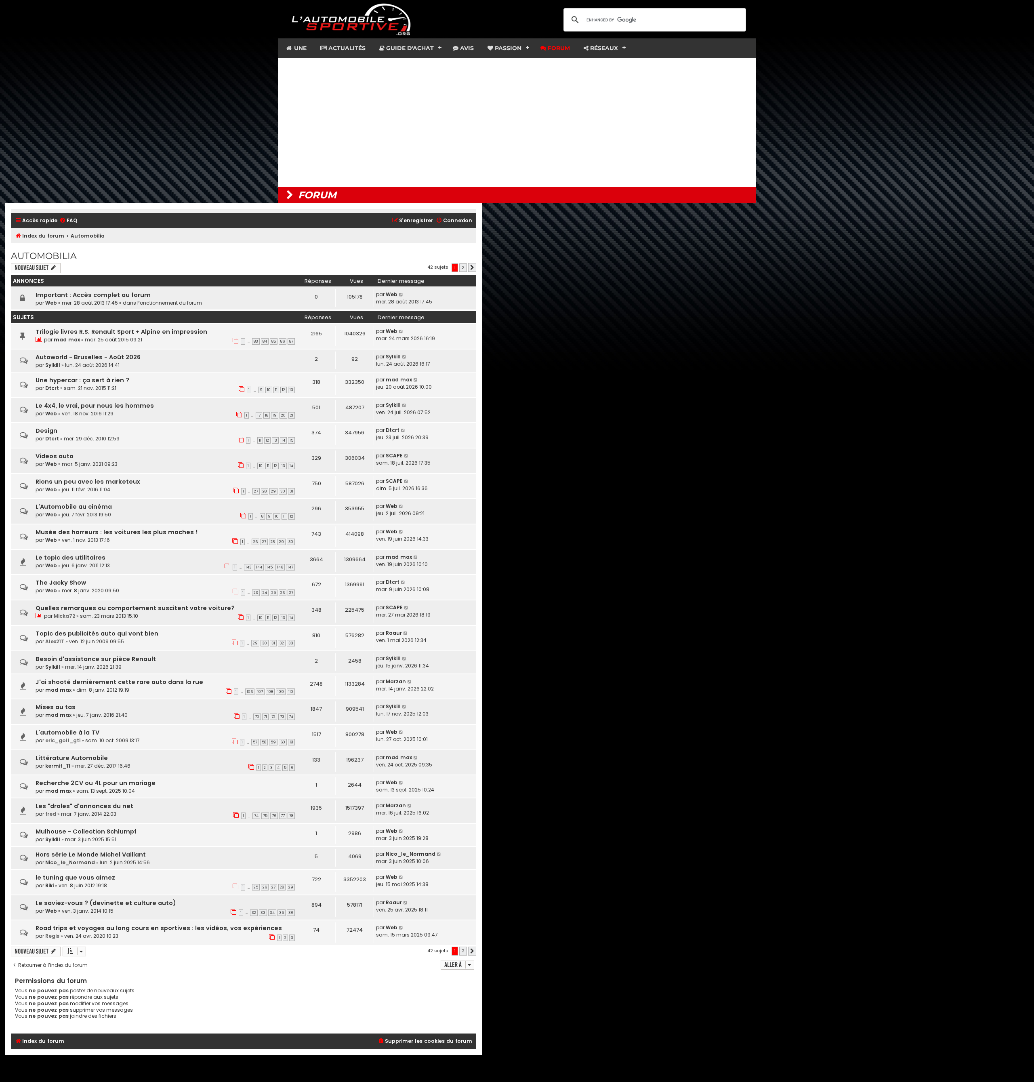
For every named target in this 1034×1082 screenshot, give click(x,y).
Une (299, 48)
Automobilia (44, 256)
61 (291, 742)
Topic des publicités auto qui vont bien (97, 633)
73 (282, 716)
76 (274, 815)
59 (273, 742)
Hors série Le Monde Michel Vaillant (91, 854)
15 (291, 440)
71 (265, 716)
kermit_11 (57, 765)
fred (50, 813)
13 (291, 389)
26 (255, 541)
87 (291, 341)
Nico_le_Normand (70, 862)
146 (280, 567)
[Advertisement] (517, 122)
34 (272, 912)
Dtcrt (52, 388)
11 (276, 389)
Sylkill (52, 365)
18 (266, 415)
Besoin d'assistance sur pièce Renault (96, 659)
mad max (67, 339)
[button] (472, 267)
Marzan (396, 681)
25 (273, 592)
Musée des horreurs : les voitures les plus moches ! (117, 532)
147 (290, 567)
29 (273, 491)
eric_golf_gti (62, 740)
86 (282, 341)
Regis (52, 936)
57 (255, 742)
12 (283, 389)
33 (290, 643)
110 (290, 691)
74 (291, 716)
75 (265, 815)
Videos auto (55, 456)
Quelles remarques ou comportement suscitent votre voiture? (135, 608)
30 (282, 491)
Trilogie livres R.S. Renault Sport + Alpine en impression (121, 332)
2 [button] (463, 267)
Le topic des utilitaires (70, 558)
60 (282, 742)
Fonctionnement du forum (169, 302)
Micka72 (64, 616)
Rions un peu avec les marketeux (88, 482)
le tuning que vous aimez (75, 878)
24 (265, 592)
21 (291, 415)
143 (249, 567)
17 (259, 415)
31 (291, 491)
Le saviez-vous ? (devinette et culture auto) (106, 903)
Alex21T (54, 641)
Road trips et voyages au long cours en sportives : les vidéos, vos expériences (159, 928)
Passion (507, 48)
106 (250, 691)
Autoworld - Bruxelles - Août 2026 (88, 357)
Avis (466, 48)
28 (265, 491)
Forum (558, 48)
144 (259, 567)
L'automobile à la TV (67, 732)
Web (51, 302)
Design (46, 431)
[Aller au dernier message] (401, 294)
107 (260, 691)
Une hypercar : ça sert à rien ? (82, 380)
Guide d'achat (409, 48)
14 (283, 440)
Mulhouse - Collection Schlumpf (86, 831)
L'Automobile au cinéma (74, 507)
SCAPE (394, 455)
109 (280, 691)
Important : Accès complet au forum (93, 295)
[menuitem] (68, 220)
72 (273, 716)
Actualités (346, 48)
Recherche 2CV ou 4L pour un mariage (96, 783)
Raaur (394, 632)
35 (281, 912)
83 (256, 341)
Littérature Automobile (72, 758)
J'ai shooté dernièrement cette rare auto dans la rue (119, 682)
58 (264, 742)
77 (283, 815)
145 (270, 567)
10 (269, 389)
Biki (49, 885)
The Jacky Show (61, 583)
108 (270, 691)
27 (256, 491)
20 (283, 415)
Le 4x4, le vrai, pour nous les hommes (95, 406)
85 (273, 341)
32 (282, 643)
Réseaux (603, 48)
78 (291, 815)
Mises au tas (56, 707)
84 (265, 341)
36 (290, 912)
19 (275, 415)
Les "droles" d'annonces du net (84, 806)
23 (256, 592)
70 (257, 716)
